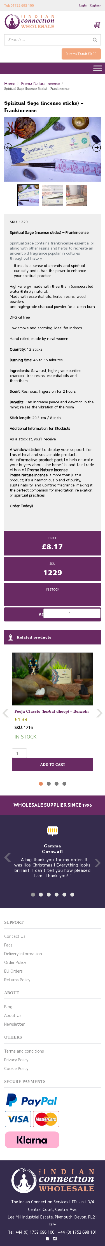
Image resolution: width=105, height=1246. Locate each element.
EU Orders (13, 971)
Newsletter (14, 1024)
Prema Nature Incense (40, 83)
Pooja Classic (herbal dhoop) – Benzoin (51, 711)
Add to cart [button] (52, 764)
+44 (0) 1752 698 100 (34, 1232)
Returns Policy (17, 980)
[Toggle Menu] (97, 68)
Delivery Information (23, 954)
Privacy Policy (16, 1060)
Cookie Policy (16, 1068)
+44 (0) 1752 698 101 (77, 1232)
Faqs (8, 945)
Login (83, 5)
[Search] (95, 40)
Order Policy (15, 962)
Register (95, 5)
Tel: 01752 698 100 (19, 5)
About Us (13, 1015)
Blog (8, 1007)
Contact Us (14, 936)
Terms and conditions (24, 1051)
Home (9, 83)
